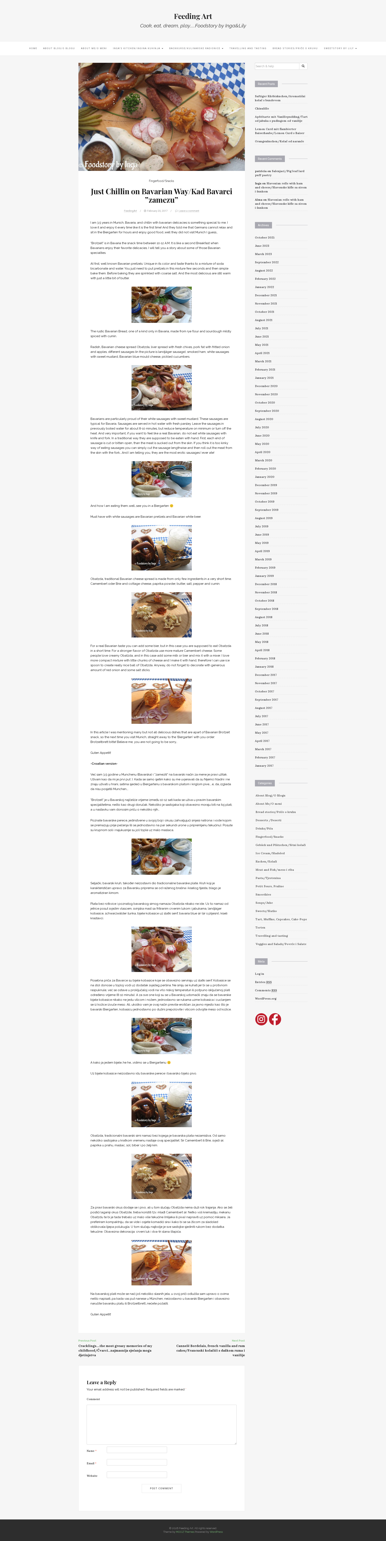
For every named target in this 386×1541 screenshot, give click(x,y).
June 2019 (262, 534)
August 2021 (263, 320)
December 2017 (266, 675)
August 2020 (264, 419)
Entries (263, 982)
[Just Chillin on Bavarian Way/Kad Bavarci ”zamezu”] (161, 116)
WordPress (216, 1531)
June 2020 (262, 435)
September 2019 (266, 510)
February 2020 (265, 468)
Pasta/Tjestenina (268, 878)
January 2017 (264, 765)
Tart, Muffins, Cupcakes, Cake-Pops (281, 919)
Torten (260, 927)
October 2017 (264, 691)
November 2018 (266, 592)
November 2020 (266, 394)
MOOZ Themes (185, 1531)
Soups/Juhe (264, 903)
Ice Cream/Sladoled (270, 853)
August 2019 (264, 518)
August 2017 (263, 708)
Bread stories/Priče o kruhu (295, 48)
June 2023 (262, 246)
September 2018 (266, 609)
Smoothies (263, 894)
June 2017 (262, 724)
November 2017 (266, 683)
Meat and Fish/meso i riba (275, 870)
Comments (266, 990)
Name (92, 1451)
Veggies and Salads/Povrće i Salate (281, 944)
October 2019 (264, 501)
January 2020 (264, 477)
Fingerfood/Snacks (161, 181)
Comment (93, 1399)
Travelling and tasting (248, 48)
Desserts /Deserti (268, 820)
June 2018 (262, 633)
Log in (259, 974)
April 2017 (262, 741)
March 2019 (263, 559)
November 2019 (266, 493)
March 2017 (263, 749)
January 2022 (264, 287)
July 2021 (261, 328)
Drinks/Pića (264, 828)
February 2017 (265, 757)
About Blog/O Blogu (59, 48)
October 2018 (264, 600)
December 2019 (266, 485)
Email (91, 1463)
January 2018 (264, 666)
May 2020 (262, 444)
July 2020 (262, 427)
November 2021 (266, 303)
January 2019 (264, 576)
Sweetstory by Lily (339, 48)
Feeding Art (193, 16)
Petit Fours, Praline (270, 886)
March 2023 (263, 254)
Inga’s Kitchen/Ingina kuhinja (137, 48)
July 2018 (261, 625)
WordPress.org (265, 998)
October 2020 (265, 402)
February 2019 (265, 567)
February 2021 (265, 369)
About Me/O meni (94, 48)
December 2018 (266, 584)
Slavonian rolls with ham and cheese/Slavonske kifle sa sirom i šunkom (281, 187)
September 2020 (267, 411)
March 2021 (263, 361)
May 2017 (261, 732)
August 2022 (264, 270)
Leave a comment (189, 210)
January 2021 (264, 378)
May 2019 (262, 543)
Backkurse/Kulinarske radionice (195, 48)
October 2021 (264, 312)
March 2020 (263, 460)
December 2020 (266, 386)
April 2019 (262, 551)
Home (33, 48)
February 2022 (265, 279)
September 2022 (267, 262)
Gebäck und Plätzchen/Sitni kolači (281, 845)
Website (92, 1476)
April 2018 (262, 650)
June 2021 (262, 336)
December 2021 (266, 295)
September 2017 (266, 699)
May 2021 (261, 345)
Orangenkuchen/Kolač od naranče (279, 141)
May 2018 (261, 642)
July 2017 (261, 716)
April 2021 (262, 353)
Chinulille (262, 108)
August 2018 (263, 617)
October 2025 (265, 237)
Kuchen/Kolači (266, 861)
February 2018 (265, 658)
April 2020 (262, 452)
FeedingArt (130, 210)
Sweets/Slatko (266, 911)
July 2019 (261, 526)
